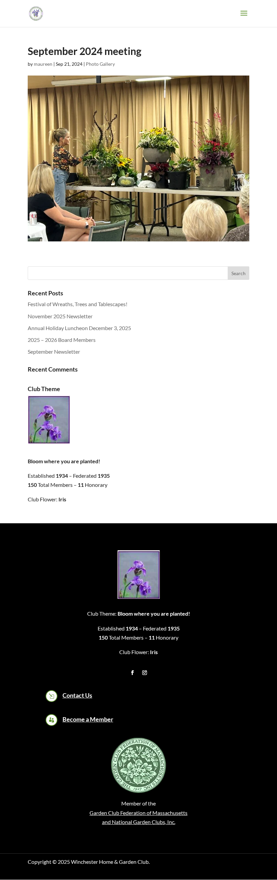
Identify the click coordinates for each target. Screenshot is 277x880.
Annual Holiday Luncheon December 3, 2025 (79, 328)
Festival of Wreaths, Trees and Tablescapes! (77, 304)
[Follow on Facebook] (132, 672)
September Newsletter (54, 351)
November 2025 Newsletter (60, 316)
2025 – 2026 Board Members (62, 339)
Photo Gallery (100, 64)
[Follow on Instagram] (144, 672)
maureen (43, 64)
